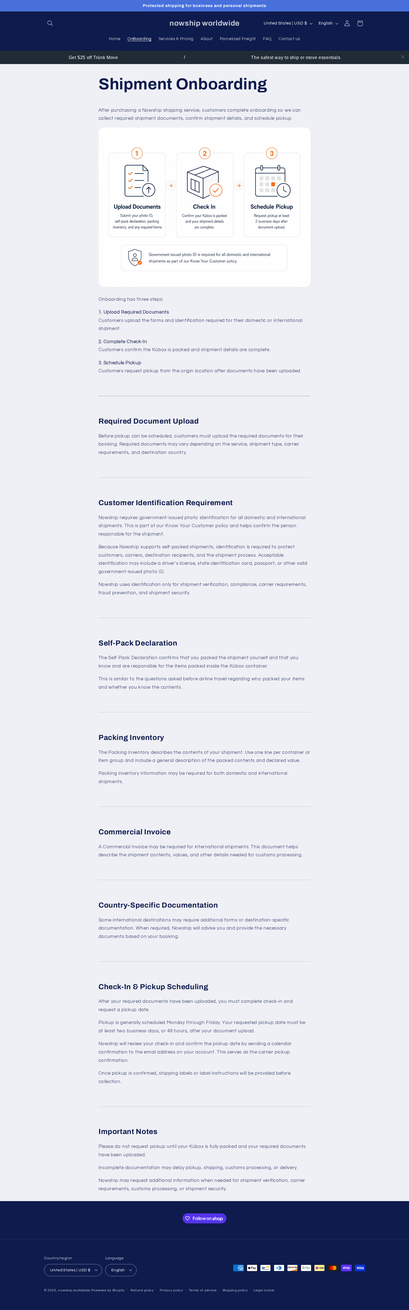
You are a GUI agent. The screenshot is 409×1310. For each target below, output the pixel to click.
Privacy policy (171, 1290)
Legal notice (263, 1290)
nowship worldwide (74, 1290)
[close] (403, 57)
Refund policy (142, 1290)
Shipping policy (235, 1290)
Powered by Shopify (108, 1290)
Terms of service (203, 1290)
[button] (50, 23)
